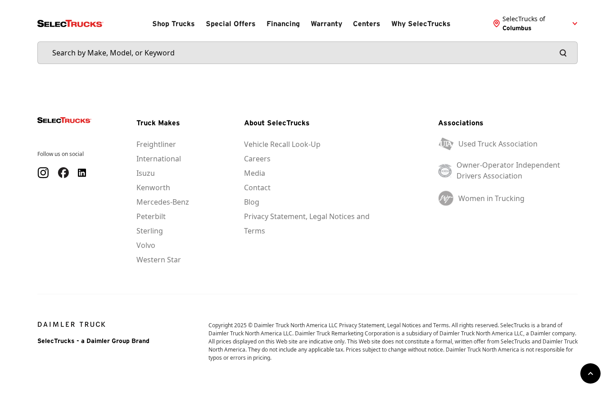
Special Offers (231, 23)
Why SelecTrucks (421, 23)
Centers (366, 23)
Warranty (326, 23)
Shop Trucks (173, 23)
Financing (283, 23)
